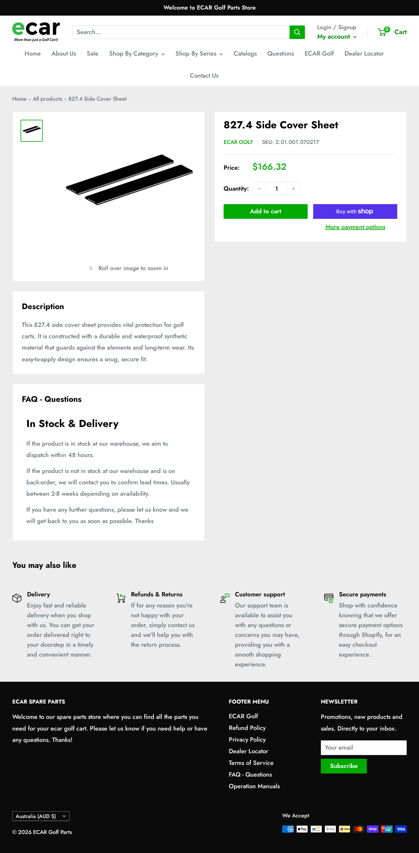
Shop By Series (195, 53)
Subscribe (344, 766)
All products (47, 99)
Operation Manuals (254, 786)
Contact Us (204, 75)
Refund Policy (247, 727)
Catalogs (245, 53)
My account (334, 36)
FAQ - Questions (250, 774)
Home (33, 53)
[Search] (297, 32)
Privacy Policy (247, 739)
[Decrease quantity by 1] (259, 188)
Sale (92, 53)
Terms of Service (251, 762)
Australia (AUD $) (36, 816)
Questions (280, 53)
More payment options (355, 227)
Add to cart (265, 211)
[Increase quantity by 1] (293, 188)
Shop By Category (133, 53)
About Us (64, 53)
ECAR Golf (319, 53)
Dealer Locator (364, 53)
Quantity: (236, 188)
